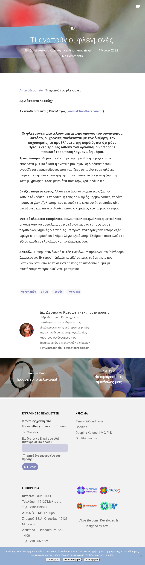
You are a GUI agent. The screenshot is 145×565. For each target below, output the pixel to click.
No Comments (72, 56)
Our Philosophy (86, 438)
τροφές (57, 291)
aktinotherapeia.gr (76, 348)
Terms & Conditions (89, 421)
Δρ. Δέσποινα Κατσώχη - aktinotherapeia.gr (60, 50)
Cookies (81, 427)
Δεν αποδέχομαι (72, 559)
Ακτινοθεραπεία (31, 90)
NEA (72, 28)
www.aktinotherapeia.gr (85, 111)
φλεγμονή (74, 291)
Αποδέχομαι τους (41, 457)
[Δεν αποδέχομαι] (140, 556)
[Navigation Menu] (138, 6)
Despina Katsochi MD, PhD (94, 432)
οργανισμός (28, 291)
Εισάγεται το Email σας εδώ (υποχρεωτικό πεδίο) (40, 440)
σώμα (44, 291)
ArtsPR (107, 526)
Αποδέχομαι (53, 559)
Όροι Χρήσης (91, 559)
